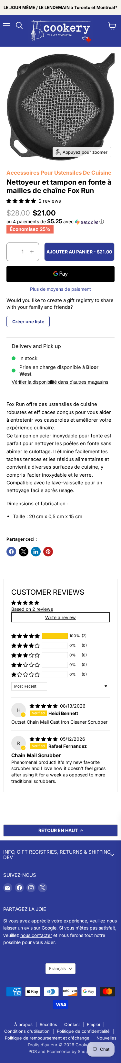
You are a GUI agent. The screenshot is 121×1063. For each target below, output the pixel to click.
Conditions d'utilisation (27, 1031)
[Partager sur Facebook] (11, 551)
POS (32, 1051)
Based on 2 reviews (32, 609)
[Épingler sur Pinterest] (48, 551)
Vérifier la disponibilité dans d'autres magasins (60, 382)
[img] (44, 706)
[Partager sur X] (23, 551)
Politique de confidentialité (83, 1031)
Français (57, 968)
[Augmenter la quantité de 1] (32, 252)
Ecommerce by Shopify (70, 1051)
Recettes (48, 1024)
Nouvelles (106, 1037)
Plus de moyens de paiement (60, 289)
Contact (72, 1024)
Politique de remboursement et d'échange (47, 1037)
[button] (21, 201)
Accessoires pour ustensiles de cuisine (58, 173)
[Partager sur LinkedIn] (36, 551)
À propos (23, 1024)
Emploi (93, 1024)
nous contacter (36, 935)
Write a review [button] (60, 617)
